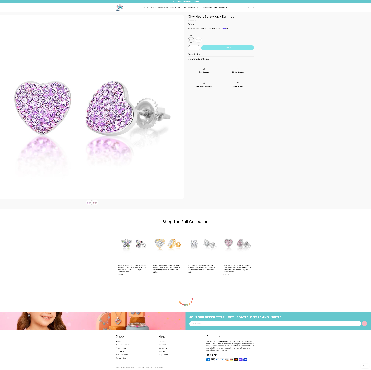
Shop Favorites (164, 355)
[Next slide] (182, 107)
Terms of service (158, 367)
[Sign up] (364, 323)
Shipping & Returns (198, 59)
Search (118, 341)
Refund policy (121, 358)
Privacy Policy (121, 348)
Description (194, 54)
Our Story (162, 341)
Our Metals (163, 345)
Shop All (162, 351)
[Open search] (245, 7)
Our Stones (163, 348)
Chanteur (122, 367)
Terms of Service (122, 355)
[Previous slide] (1, 107)
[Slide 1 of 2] (89, 202)
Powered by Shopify (131, 367)
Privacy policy (149, 367)
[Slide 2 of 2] (95, 202)
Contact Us (120, 351)
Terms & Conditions (123, 345)
